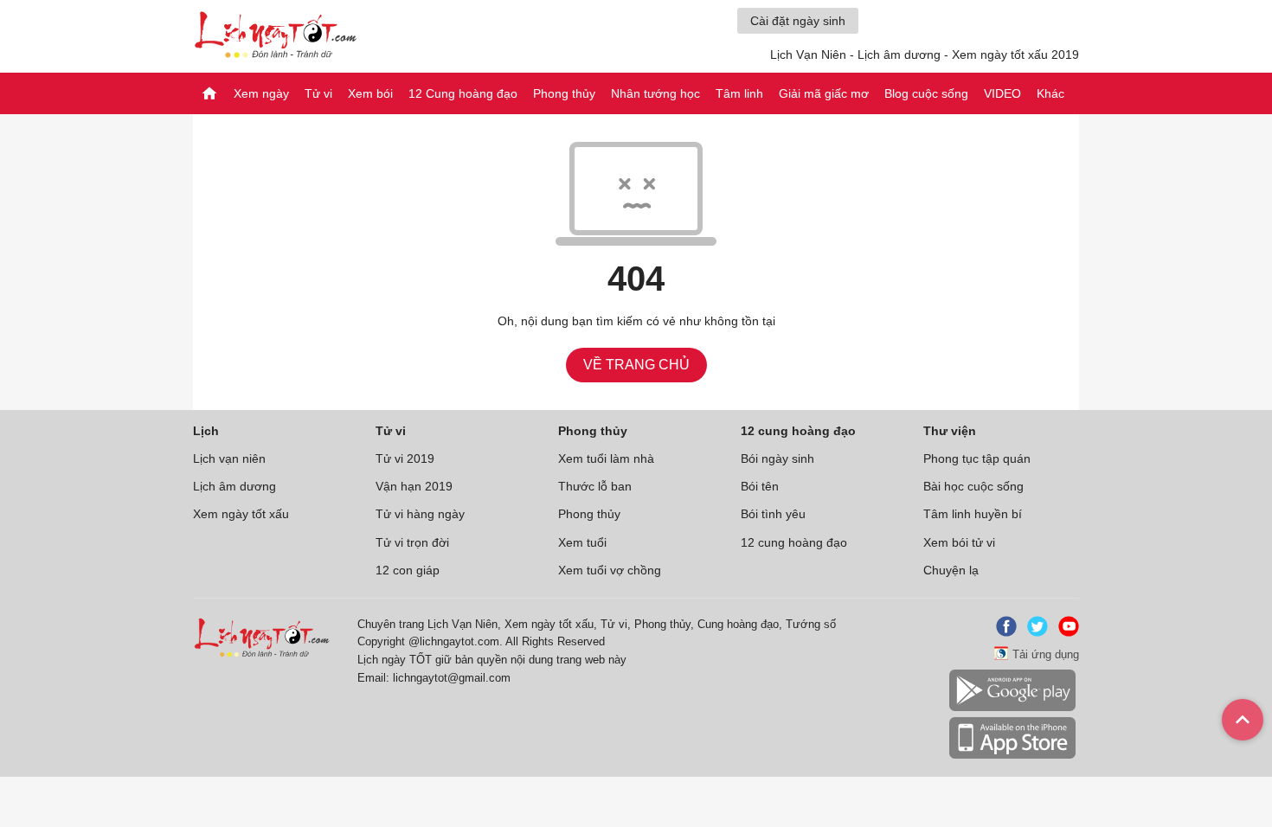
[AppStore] (1012, 755)
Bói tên (760, 486)
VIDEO (1002, 93)
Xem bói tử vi (959, 542)
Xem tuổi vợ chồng (609, 570)
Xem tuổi (582, 542)
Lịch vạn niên (229, 458)
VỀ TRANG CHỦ (636, 364)
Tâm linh (739, 93)
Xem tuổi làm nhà (606, 458)
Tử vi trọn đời (412, 542)
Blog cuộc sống (926, 93)
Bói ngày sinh (777, 458)
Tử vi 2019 (405, 458)
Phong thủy (564, 93)
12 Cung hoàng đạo (462, 93)
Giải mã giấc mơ (824, 93)
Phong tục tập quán (977, 458)
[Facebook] (1003, 632)
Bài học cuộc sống (973, 486)
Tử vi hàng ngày (420, 514)
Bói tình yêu (773, 514)
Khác (1050, 93)
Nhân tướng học (655, 93)
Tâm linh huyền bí (972, 514)
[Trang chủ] (209, 93)
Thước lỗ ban (595, 486)
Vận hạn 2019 (414, 486)
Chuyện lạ (951, 570)
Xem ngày (261, 93)
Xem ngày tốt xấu (241, 514)
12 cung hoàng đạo (794, 542)
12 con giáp (408, 570)
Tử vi (318, 93)
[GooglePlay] (1012, 708)
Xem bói (370, 93)
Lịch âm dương (234, 486)
